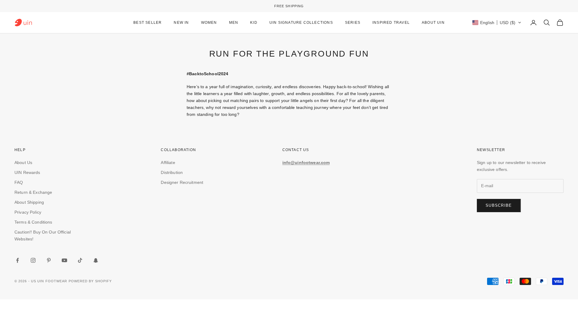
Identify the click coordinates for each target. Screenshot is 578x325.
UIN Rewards (27, 172)
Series (352, 22)
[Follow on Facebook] (17, 260)
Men (233, 22)
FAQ (18, 182)
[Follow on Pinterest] (49, 260)
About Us (23, 162)
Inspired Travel (391, 22)
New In (181, 22)
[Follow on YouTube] (64, 260)
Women (209, 22)
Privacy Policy (27, 212)
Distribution (172, 172)
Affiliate (168, 162)
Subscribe (499, 205)
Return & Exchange (33, 192)
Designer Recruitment (182, 182)
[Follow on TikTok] (80, 260)
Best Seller (147, 22)
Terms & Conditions (33, 222)
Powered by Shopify (90, 281)
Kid (253, 22)
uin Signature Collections (301, 22)
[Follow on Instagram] (33, 260)
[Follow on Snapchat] (96, 260)
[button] (497, 22)
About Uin (433, 22)
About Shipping (29, 202)
